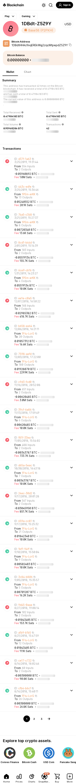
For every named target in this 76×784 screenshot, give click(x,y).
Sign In (67, 5)
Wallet (10, 71)
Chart (27, 71)
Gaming (26, 16)
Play (7, 16)
